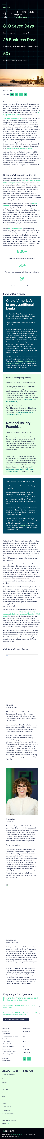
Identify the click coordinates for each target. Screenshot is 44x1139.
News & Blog (26, 1031)
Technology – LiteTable (9, 1051)
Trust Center (26, 1052)
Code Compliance (8, 1046)
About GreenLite (27, 1044)
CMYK (19, 1136)
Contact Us (26, 1049)
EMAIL (4, 1096)
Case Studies (26, 1034)
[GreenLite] (8, 1131)
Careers (25, 1047)
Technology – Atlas (8, 1054)
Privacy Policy (5, 1058)
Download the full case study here (15, 1019)
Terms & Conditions (6, 1060)
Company (5, 1103)
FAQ (24, 1037)
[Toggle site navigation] (41, 2)
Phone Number (6, 1110)
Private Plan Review (8, 1043)
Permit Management (9, 1041)
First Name (5, 1082)
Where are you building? (9, 1120)
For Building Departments (10, 1036)
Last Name (5, 1089)
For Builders (6, 1033)
